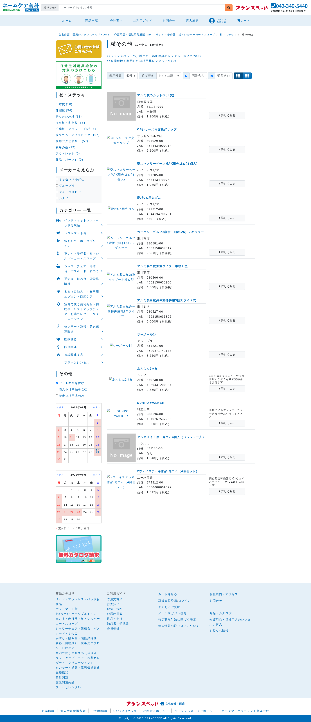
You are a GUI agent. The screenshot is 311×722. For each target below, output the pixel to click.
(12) (65, 147)
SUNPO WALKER (150, 402)
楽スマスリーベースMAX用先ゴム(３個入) (167, 163)
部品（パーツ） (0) (69, 159)
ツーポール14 (147, 334)
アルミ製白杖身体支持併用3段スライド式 (166, 300)
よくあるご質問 (169, 607)
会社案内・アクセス (223, 594)
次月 (95, 407)
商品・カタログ (220, 613)
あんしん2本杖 (147, 368)
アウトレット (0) (68, 153)
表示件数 (115, 75)
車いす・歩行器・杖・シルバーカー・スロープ (81, 256)
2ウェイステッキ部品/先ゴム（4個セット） (168, 471)
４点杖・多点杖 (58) (70, 122)
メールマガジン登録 (172, 613)
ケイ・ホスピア (69, 192)
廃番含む (198, 75)
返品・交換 (115, 618)
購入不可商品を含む (72, 389)
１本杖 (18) (64, 104)
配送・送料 (115, 608)
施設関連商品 (73, 354)
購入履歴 (192, 20)
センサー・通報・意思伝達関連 (81, 329)
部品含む (223, 75)
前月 (61, 407)
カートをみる (167, 594)
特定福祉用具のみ (71, 395)
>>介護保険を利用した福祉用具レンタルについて (142, 60)
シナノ (63, 198)
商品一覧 (91, 20)
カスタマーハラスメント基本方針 (245, 710)
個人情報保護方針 (73, 710)
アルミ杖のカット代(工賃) (155, 95)
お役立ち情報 (219, 630)
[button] (289, 6)
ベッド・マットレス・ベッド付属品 (81, 223)
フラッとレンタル (77, 362)
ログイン (184, 600)
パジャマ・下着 (75, 233)
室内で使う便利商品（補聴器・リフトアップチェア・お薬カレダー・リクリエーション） (81, 312)
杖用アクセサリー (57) (72, 141)
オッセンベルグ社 (71, 179)
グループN (66, 185)
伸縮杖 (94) (64, 110)
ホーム (68, 20)
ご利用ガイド (142, 20)
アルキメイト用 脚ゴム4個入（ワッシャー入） (171, 437)
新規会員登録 (167, 600)
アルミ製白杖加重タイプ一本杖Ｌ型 (162, 266)
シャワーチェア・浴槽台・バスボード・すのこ (81, 269)
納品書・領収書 (118, 623)
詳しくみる (227, 115)
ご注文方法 (115, 599)
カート (245, 20)
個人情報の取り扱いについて (178, 625)
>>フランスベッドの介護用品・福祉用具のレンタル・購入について (155, 56)
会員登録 (113, 628)
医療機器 (70, 339)
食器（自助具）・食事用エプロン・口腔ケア (81, 294)
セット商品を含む (71, 383)
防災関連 (70, 347)
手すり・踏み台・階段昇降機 (81, 281)
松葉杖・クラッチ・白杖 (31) (77, 128)
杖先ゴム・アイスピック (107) (78, 135)
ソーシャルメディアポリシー (195, 710)
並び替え (147, 75)
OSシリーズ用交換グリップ (157, 129)
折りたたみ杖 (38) (69, 116)
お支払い (113, 604)
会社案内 (116, 20)
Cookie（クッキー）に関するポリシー (141, 710)
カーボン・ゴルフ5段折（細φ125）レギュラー (170, 231)
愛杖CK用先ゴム (149, 197)
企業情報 (48, 710)
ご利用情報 (99, 710)
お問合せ (169, 20)
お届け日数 (115, 613)
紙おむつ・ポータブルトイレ (81, 243)
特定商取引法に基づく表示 (177, 619)
